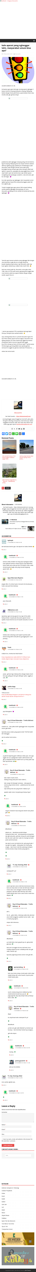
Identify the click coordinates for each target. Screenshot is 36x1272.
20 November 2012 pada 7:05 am (15, 611)
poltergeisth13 (20, 1061)
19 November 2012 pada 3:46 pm (17, 774)
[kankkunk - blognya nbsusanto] (9, 1)
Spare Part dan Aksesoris (8, 1221)
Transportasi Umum (7, 1229)
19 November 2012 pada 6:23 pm (15, 649)
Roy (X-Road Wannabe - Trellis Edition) (20, 720)
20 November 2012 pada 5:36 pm (20, 935)
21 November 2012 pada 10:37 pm (16, 557)
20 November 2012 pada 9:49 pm (21, 988)
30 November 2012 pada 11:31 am (22, 1062)
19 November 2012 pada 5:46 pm (16, 707)
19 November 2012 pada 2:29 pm (16, 751)
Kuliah (3, 1199)
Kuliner (3, 1201)
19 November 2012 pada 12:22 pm (15, 1077)
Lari (3, 1207)
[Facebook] (17, 429)
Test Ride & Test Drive (8, 1224)
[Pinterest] (24, 429)
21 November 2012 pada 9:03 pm (15, 542)
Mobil (3, 1210)
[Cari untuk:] (18, 1155)
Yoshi (9, 647)
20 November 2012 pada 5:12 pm (16, 630)
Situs (3, 1134)
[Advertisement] (18, 20)
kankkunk (12, 555)
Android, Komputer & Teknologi (10, 1188)
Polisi (7, 488)
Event (3, 1196)
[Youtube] (19, 429)
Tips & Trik (5, 1226)
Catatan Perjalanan (7, 1190)
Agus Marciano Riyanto (15, 578)
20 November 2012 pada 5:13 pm (20, 881)
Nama (3, 1124)
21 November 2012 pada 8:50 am (21, 1010)
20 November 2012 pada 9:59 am (20, 866)
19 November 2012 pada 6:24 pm (16, 669)
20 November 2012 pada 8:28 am (18, 825)
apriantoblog (18, 967)
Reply (4, 549)
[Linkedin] (21, 429)
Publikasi (4, 1218)
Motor (3, 1212)
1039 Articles (18, 504)
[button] (34, 40)
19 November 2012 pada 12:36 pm (16, 1093)
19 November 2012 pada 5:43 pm (15, 688)
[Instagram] (12, 429)
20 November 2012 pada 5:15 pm (16, 596)
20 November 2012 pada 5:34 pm (20, 908)
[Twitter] (14, 429)
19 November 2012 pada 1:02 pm (15, 722)
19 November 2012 (8, 54)
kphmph (10, 540)
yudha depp (11, 686)
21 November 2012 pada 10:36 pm (22, 1047)
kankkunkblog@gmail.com (24, 424)
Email (3, 1129)
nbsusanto (18, 54)
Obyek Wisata (5, 1215)
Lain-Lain (4, 1204)
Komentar (4, 1112)
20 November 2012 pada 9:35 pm (21, 969)
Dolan (3, 1193)
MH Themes (28, 1270)
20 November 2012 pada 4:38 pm (15, 580)
